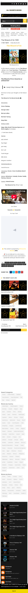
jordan (3, 462)
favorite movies (14, 33)
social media (16, 493)
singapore (4, 467)
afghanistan (4, 459)
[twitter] (21, 3)
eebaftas (18, 394)
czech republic (15, 423)
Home (2, 32)
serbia (24, 465)
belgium (16, 409)
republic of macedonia (7, 445)
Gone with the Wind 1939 (7, 292)
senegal (16, 445)
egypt (8, 451)
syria (23, 467)
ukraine (8, 437)
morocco (23, 442)
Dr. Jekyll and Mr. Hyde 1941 (8, 320)
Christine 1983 (13, 556)
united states (13, 35)
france (21, 406)
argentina (4, 417)
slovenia (11, 456)
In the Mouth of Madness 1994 (17, 535)
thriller (9, 476)
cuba (3, 451)
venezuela (10, 448)
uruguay (14, 437)
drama (17, 32)
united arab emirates (18, 431)
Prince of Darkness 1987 (16, 542)
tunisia (3, 448)
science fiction (17, 482)
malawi (21, 462)
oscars (7, 35)
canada (10, 409)
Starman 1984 (19, 29)
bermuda (17, 459)
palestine (4, 465)
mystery (15, 479)
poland (21, 417)
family (22, 32)
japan (9, 414)
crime (20, 476)
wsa (3, 400)
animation (18, 490)
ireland (3, 414)
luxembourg (18, 425)
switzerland (12, 420)
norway (16, 417)
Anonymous (8, 566)
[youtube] (23, 3)
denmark (14, 414)
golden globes (9, 29)
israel (9, 423)
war (21, 485)
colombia (4, 434)
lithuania (17, 442)
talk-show (4, 496)
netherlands (21, 414)
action (3, 479)
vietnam (4, 470)
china (14, 411)
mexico (10, 417)
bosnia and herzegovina (19, 448)
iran (19, 437)
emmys (7, 400)
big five (13, 400)
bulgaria (23, 428)
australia (9, 411)
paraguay (10, 465)
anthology (4, 493)
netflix (24, 490)
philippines (21, 453)
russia (18, 420)
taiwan (22, 445)
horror (20, 479)
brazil (23, 420)
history (16, 485)
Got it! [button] (14, 591)
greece (12, 428)
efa (21, 397)
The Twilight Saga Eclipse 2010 (17, 526)
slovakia (4, 442)
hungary (11, 425)
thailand (17, 456)
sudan (18, 467)
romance (9, 479)
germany (4, 409)
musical (21, 33)
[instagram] (14, 3)
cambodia (10, 442)
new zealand (5, 428)
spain (3, 411)
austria (3, 423)
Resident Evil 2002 (14, 505)
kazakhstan (9, 462)
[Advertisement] (14, 375)
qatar (3, 437)
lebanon (4, 439)
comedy (13, 32)
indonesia (14, 451)
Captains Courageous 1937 (7, 306)
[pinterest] (16, 3)
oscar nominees (14, 397)
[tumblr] (18, 3)
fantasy (2, 33)
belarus (11, 459)
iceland (18, 434)
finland (3, 431)
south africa (11, 434)
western (18, 487)
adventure (7, 32)
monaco (15, 453)
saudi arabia (17, 465)
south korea (5, 420)
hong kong (4, 425)
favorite (7, 33)
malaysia (9, 453)
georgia (16, 439)
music (8, 487)
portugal (10, 439)
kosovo (19, 451)
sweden (19, 411)
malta (21, 439)
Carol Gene (8, 576)
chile (22, 423)
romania (10, 431)
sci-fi (10, 482)
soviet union (12, 467)
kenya (16, 462)
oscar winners (19, 264)
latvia (3, 453)
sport (13, 487)
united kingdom (14, 406)
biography (4, 485)
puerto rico (4, 456)
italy (21, 409)
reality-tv (23, 493)
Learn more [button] (22, 586)
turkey (17, 428)
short (10, 493)
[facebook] (12, 3)
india (23, 434)
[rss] (25, 3)
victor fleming (21, 35)
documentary (11, 490)
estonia (23, 459)
